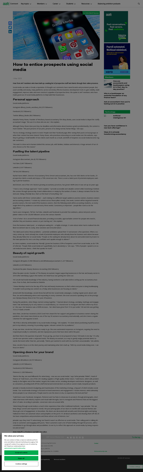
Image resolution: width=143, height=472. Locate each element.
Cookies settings (21, 464)
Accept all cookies (21, 452)
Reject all (21, 458)
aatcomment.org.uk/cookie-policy (14, 448)
